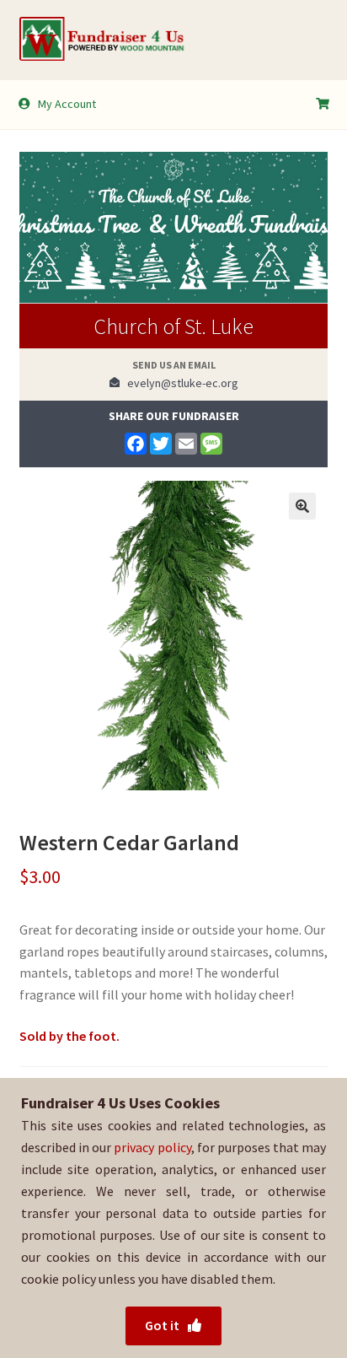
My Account (67, 103)
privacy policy (152, 1147)
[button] (302, 506)
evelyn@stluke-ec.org (179, 383)
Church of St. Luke (173, 326)
